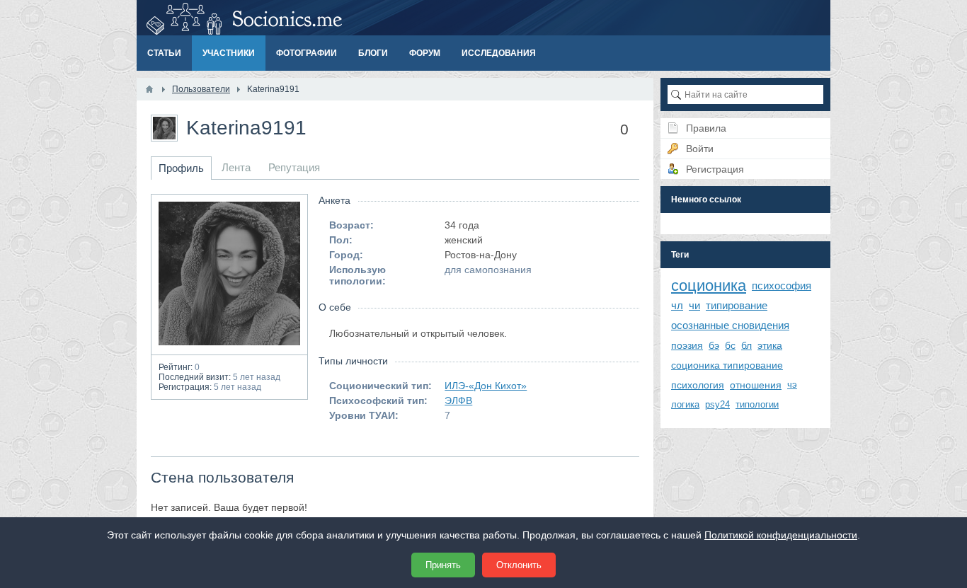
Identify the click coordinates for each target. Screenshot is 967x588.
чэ (792, 384)
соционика (708, 285)
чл (677, 305)
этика (769, 345)
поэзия (687, 345)
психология (697, 385)
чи (694, 305)
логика (685, 404)
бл (746, 345)
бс (730, 345)
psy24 (717, 404)
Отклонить (519, 565)
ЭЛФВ (458, 400)
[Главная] (149, 89)
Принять (443, 565)
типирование (736, 305)
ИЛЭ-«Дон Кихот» (486, 385)
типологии (757, 404)
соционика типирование (727, 365)
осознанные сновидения (730, 325)
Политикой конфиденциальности (780, 535)
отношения (756, 385)
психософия (781, 285)
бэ (714, 345)
